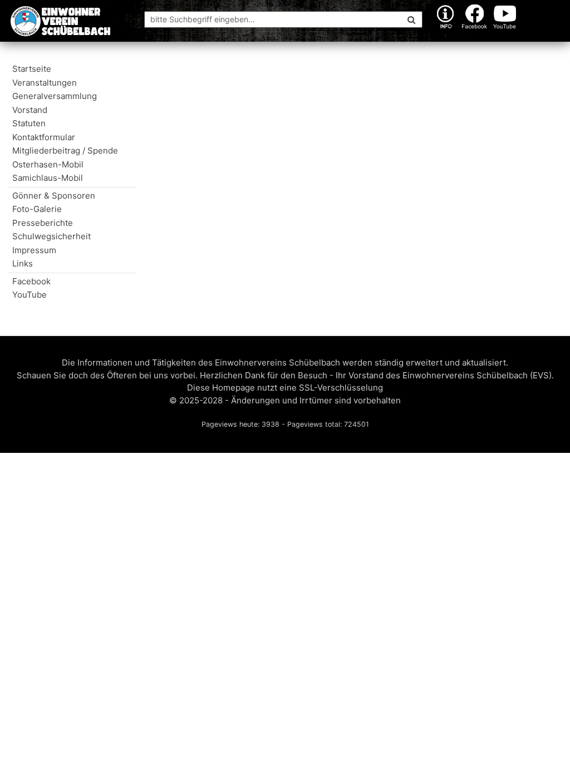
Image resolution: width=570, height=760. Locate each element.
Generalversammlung (54, 96)
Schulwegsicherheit (51, 236)
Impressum (34, 250)
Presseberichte (42, 223)
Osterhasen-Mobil (47, 164)
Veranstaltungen (44, 82)
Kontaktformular (43, 137)
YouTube (29, 294)
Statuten (29, 123)
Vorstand (29, 110)
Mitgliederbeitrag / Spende (74, 150)
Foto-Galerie (37, 209)
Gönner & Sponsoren (53, 195)
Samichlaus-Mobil (47, 177)
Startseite (31, 68)
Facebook (31, 281)
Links (22, 263)
